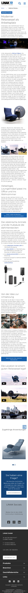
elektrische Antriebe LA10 (14, 245)
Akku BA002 (10, 249)
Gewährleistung (8, 592)
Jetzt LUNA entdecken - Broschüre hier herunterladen (14, 215)
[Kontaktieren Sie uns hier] (24, 427)
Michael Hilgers (16, 53)
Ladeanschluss (8, 262)
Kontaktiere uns (10, 557)
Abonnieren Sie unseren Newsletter (14, 359)
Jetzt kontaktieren (14, 492)
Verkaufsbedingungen (18, 592)
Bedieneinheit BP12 (12, 254)
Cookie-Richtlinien (10, 589)
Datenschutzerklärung (20, 590)
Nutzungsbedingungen (7, 590)
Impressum (19, 589)
